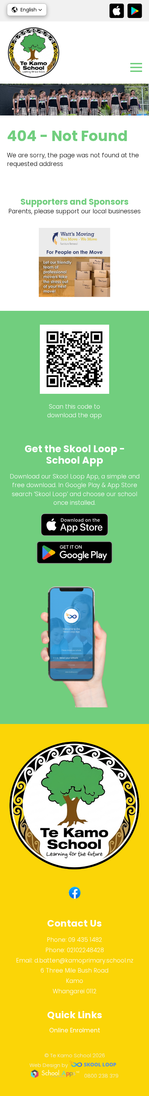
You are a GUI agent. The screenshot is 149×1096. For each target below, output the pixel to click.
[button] (26, 10)
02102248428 (85, 950)
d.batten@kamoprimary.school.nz (83, 960)
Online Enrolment (74, 1030)
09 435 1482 (85, 940)
